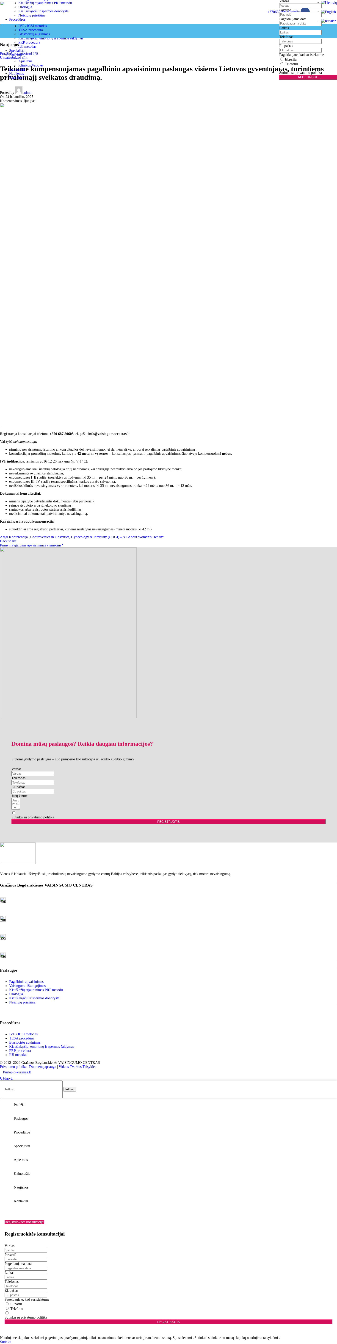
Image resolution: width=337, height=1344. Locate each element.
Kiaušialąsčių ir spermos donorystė (43, 11)
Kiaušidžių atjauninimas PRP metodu (45, 3)
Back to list (8, 541)
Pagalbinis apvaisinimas (26, 982)
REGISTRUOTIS (168, 821)
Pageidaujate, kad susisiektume (301, 55)
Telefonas (286, 37)
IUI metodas (27, 46)
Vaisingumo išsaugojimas (27, 986)
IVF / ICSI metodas (23, 1034)
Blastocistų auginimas (34, 34)
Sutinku (5, 1342)
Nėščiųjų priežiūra (22, 1002)
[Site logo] (20, 24)
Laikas (284, 28)
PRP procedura (29, 42)
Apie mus (25, 61)
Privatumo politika (13, 1067)
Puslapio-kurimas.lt (17, 1072)
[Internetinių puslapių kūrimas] (1, 1072)
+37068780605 (278, 12)
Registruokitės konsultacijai (24, 1222)
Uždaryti (6, 1078)
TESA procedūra (30, 30)
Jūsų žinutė (19, 796)
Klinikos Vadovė (30, 65)
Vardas (16, 769)
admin (27, 92)
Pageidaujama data (292, 19)
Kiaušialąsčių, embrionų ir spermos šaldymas (50, 38)
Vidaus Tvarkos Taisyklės (77, 1067)
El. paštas (286, 46)
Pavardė (285, 10)
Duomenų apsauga (42, 1067)
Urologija (16, 994)
